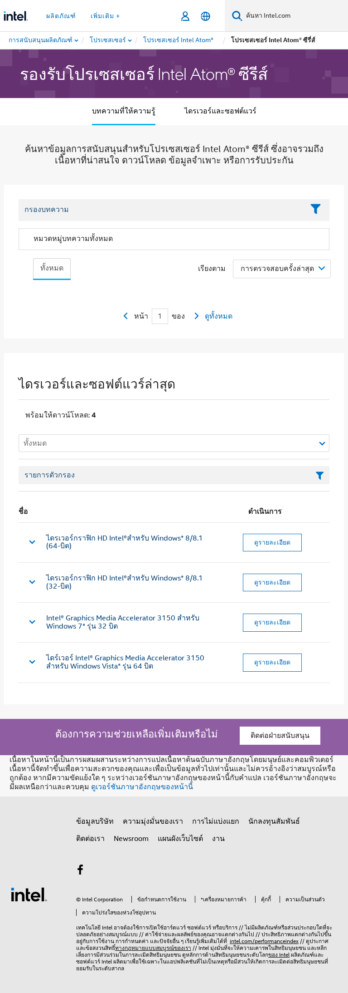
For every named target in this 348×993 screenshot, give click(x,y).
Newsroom (131, 838)
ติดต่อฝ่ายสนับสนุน (280, 735)
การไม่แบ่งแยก (215, 821)
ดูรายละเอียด (272, 542)
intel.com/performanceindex (264, 941)
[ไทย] (205, 16)
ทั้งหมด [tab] (51, 268)
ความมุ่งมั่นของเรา (153, 821)
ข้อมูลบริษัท (95, 821)
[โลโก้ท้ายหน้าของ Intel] (29, 894)
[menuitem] (108, 40)
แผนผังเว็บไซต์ (180, 838)
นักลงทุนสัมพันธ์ (274, 821)
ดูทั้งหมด (218, 316)
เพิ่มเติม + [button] (105, 16)
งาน (218, 838)
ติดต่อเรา (90, 838)
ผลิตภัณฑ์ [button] (61, 16)
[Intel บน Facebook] (80, 871)
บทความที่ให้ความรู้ (123, 111)
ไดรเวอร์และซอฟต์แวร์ (220, 111)
